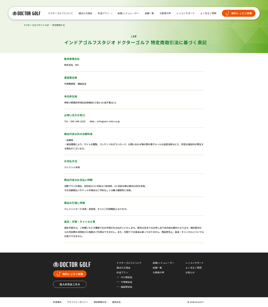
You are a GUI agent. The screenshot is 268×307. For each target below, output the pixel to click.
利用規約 (57, 301)
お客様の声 (165, 13)
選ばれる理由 (85, 13)
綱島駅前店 (126, 286)
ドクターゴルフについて (60, 13)
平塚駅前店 (126, 282)
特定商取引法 (100, 301)
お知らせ (190, 272)
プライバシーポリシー (77, 301)
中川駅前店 (126, 277)
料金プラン (103, 13)
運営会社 (116, 301)
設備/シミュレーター (128, 13)
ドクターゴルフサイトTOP (36, 25)
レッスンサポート (185, 13)
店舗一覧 (149, 13)
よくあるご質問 (208, 13)
